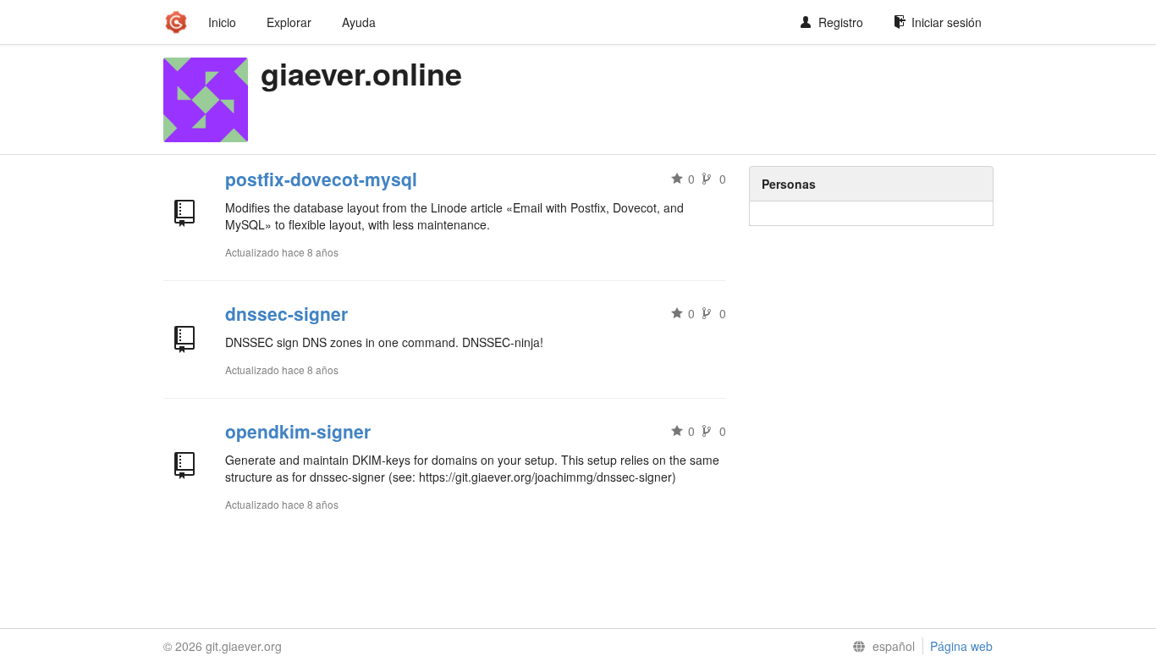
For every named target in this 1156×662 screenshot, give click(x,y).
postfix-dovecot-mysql (321, 178)
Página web (961, 645)
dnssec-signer (286, 313)
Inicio (222, 22)
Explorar (289, 22)
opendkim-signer (298, 431)
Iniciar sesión (946, 22)
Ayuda (359, 22)
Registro (840, 22)
